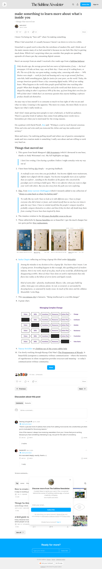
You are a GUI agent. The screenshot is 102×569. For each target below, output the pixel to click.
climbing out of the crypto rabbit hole (51, 348)
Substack (42, 567)
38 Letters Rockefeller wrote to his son (57, 216)
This (20, 190)
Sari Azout (23, 25)
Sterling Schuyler (25, 422)
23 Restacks (39, 374)
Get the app (58, 563)
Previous (22, 389)
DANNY (21, 450)
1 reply (23, 464)
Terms (53, 559)
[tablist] (23, 403)
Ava (43, 125)
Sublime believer (77, 61)
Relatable (71, 259)
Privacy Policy (66, 516)
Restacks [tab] (28, 403)
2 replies (24, 443)
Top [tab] (17, 483)
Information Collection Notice (50, 516)
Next (81, 389)
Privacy (49, 559)
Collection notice (60, 559)
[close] (70, 479)
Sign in (95, 4)
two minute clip (29, 297)
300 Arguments (53, 152)
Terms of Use (60, 514)
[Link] (12, 148)
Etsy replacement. (40, 223)
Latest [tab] (22, 483)
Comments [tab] (19, 403)
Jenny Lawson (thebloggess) (39, 190)
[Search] (73, 4)
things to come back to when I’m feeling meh (38, 194)
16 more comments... (21, 473)
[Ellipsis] (86, 421)
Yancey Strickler (25, 348)
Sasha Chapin (24, 259)
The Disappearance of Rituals (70, 352)
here (67, 155)
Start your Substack (47, 563)
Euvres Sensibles (43, 220)
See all (18, 532)
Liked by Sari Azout (26, 424)
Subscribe (85, 4)
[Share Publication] (77, 4)
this (36, 168)
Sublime (24, 494)
